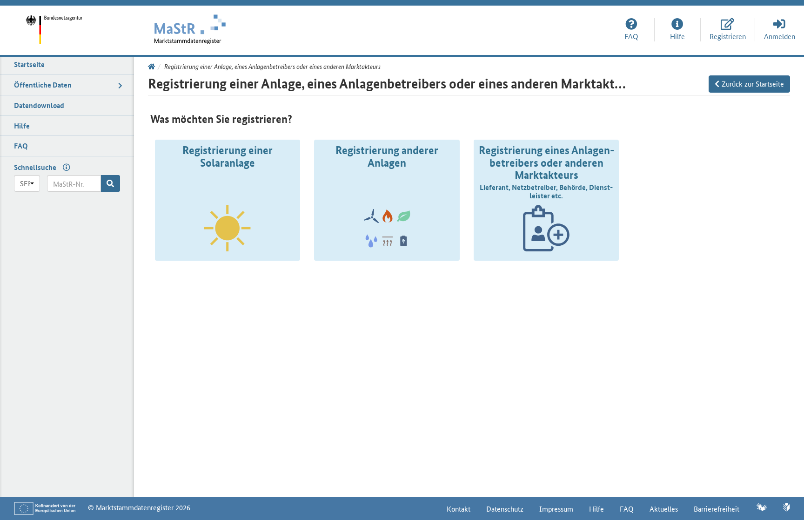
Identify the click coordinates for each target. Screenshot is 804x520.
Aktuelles (664, 508)
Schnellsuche (35, 167)
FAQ (627, 508)
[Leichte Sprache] (786, 508)
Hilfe (596, 508)
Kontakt (458, 508)
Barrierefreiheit (716, 508)
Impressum (556, 508)
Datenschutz (504, 508)
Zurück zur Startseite (753, 83)
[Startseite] (61, 23)
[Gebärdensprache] (761, 508)
